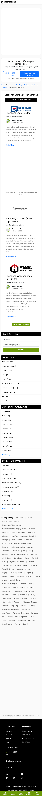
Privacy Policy (11, 786)
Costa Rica (14, 536)
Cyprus (9, 617)
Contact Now (10, 145)
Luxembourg (6, 587)
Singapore (5, 609)
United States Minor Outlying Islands (14, 529)
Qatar (24, 624)
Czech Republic (7, 565)
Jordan (10, 624)
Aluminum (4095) (8, 362)
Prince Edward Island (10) (11, 504)
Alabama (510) (7, 411)
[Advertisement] (21, 31)
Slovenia (28, 576)
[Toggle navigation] (38, 2)
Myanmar (24, 617)
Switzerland (21, 562)
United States (19, 518)
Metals (26, 85)
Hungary (4, 573)
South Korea (26, 609)
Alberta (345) (6, 465)
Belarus (4, 580)
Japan (16, 617)
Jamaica (30, 532)
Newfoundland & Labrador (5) (12, 483)
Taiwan (31, 606)
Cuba (29, 551)
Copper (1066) (7, 370)
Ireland (25, 565)
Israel (32, 617)
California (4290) (7, 429)
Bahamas (5, 536)
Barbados (5, 554)
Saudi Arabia (6, 613)
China (5, 87)
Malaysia (5, 606)
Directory (28, 794)
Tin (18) (5, 396)
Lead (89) (5, 375)
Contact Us (9, 735)
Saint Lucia (28, 540)
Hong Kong (14, 606)
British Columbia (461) (9, 470)
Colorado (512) (7, 433)
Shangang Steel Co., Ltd (18, 113)
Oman (4, 624)
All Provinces (7, 509)
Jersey (32, 595)
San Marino (5, 595)
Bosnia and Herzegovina (10, 584)
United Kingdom (22, 554)
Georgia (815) (6, 450)
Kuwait (4, 620)
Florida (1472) (7, 446)
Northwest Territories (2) (10, 487)
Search (21, 350)
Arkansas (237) (7, 424)
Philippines (17, 613)
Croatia (36, 576)
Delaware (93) (7, 442)
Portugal (18, 565)
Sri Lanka (12, 620)
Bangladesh (15, 609)
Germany (34, 554)
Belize (4, 543)
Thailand (23, 606)
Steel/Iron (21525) (8, 392)
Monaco (14, 595)
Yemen (18, 624)
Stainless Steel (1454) (10, 388)
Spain (9, 558)
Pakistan (17, 602)
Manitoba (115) (7, 474)
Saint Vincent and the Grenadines (20, 543)
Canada (29, 518)
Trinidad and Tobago (8, 532)
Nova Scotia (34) (7, 491)
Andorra (31, 587)
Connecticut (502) (8, 437)
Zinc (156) (5, 401)
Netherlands (18, 558)
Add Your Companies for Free (21, 99)
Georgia (31, 620)
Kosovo (24, 598)
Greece (11, 569)
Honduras (5, 547)
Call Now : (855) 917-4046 (12, 74)
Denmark (20, 569)
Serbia (11, 576)
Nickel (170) (6, 379)
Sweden (28, 569)
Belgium (12, 562)
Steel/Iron (34, 85)
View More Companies (21, 324)
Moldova (23, 587)
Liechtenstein (6, 591)
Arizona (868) (6, 420)
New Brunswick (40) (9, 478)
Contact (37, 794)
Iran (3, 617)
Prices (13, 794)
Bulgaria (28, 573)
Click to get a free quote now (29, 74)
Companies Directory (15, 85)
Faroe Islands (6, 598)
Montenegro (18, 591)
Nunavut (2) (6, 496)
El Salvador (5, 551)
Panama (32, 529)
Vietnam (26, 613)
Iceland (15, 587)
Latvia (11, 580)
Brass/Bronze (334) (9, 366)
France (27, 558)
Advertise (9, 738)
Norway (4, 576)
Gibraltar (16, 598)
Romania (31, 562)
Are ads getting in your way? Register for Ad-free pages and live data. (21, 193)
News (21, 794)
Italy (3, 558)
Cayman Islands (16, 540)
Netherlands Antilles (18, 547)
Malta (30, 584)
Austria (33, 565)
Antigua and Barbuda (27, 536)
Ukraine (20, 573)
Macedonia (24, 595)
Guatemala (21, 532)
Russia (34, 558)
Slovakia (13, 573)
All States (5, 455)
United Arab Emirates (30, 602)
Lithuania (20, 576)
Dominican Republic (18, 551)
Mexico (4, 521)
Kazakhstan (22, 620)
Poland (4, 562)
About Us (9, 731)
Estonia (18, 580)
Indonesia (34, 613)
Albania (23, 584)
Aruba (13, 554)
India (3, 602)
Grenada (30, 547)
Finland (4, 569)
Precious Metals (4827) (10, 383)
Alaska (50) (6, 416)
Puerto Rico (13, 521)
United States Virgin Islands (11, 525)
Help (7, 742)
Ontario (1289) (7, 500)
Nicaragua (5, 540)
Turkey (32, 598)
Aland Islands (29, 591)
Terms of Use (21, 786)
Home (3, 85)
